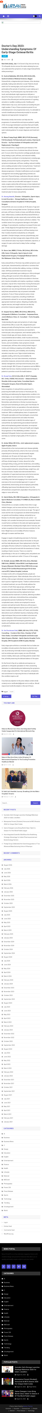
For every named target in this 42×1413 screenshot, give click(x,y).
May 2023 (7, 1014)
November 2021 (9, 1083)
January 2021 (8, 1122)
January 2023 (8, 1030)
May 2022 (7, 1060)
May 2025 (7, 922)
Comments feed (9, 1230)
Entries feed (8, 1226)
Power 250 (7, 1187)
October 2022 (8, 1041)
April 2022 (7, 1064)
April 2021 (7, 1110)
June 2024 (7, 964)
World (6, 1210)
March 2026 (8, 884)
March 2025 (8, 930)
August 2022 (8, 1049)
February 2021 (8, 1118)
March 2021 (8, 1114)
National (6, 1176)
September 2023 (9, 999)
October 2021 (8, 1087)
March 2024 (8, 976)
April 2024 (7, 972)
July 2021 (7, 1099)
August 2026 (8, 865)
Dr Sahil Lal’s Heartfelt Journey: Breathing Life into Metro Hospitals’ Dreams (20, 793)
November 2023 (9, 991)
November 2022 (9, 1037)
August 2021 (8, 1095)
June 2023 (7, 1011)
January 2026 (8, 892)
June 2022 (7, 1057)
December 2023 (9, 988)
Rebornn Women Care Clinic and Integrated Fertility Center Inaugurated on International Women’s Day (19, 730)
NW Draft (7, 1180)
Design (6, 1149)
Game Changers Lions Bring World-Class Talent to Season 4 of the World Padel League (20, 829)
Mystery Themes (28, 1406)
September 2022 (9, 1045)
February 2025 (8, 934)
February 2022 (8, 1072)
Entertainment (8, 1160)
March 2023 (8, 1022)
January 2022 (8, 1076)
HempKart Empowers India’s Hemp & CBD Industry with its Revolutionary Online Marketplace (7, 696)
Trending (7, 1203)
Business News (9, 1141)
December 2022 (9, 1034)
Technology (7, 1199)
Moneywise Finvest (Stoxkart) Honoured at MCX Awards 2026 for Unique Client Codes (22, 823)
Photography (8, 1183)
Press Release (8, 1191)
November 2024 (9, 945)
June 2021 (7, 1102)
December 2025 (9, 896)
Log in (6, 1222)
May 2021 (7, 1106)
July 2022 (7, 1053)
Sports (6, 1195)
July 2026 (7, 869)
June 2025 (7, 918)
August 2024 (8, 957)
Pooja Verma (32, 1387)
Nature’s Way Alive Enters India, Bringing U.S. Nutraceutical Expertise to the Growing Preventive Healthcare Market (18, 759)
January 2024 (8, 984)
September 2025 (9, 907)
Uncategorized (8, 1206)
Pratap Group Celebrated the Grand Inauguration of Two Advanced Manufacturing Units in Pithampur (22, 845)
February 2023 (8, 1026)
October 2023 (8, 995)
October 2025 (8, 903)
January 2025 (8, 938)
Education (7, 1153)
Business (7, 1137)
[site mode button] (35, 16)
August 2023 (8, 1003)
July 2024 (7, 961)
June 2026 (7, 873)
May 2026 (7, 876)
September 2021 (9, 1091)
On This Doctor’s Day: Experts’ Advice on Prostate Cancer (36, 696)
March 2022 (8, 1068)
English (6, 1157)
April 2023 (7, 1018)
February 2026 (8, 888)
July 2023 (7, 1007)
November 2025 (9, 899)
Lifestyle (6, 1172)
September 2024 (9, 953)
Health (5, 56)
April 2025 (7, 926)
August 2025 (8, 911)
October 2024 (8, 949)
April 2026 (7, 880)
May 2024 (7, 968)
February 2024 (8, 980)
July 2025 (7, 915)
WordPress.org (8, 1234)
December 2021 (9, 1079)
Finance (6, 1164)
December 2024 (9, 941)
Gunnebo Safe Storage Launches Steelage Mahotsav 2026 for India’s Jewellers (21, 816)
